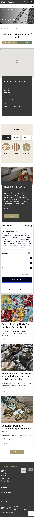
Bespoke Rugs (15, 6)
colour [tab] (16, 137)
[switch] (30, 258)
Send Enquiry (24, 42)
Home (2, 9)
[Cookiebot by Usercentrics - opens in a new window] (25, 226)
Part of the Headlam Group (27, 508)
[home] (7, 2)
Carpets (5, 6)
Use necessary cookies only (17, 290)
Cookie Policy (3, 508)
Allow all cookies (17, 279)
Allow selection (17, 284)
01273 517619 (8, 99)
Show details (25, 274)
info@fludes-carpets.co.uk (13, 106)
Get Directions (9, 42)
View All (17, 451)
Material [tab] (6, 137)
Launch (11, 216)
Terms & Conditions (9, 508)
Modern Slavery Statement (17, 508)
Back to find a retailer (10, 29)
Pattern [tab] (26, 137)
